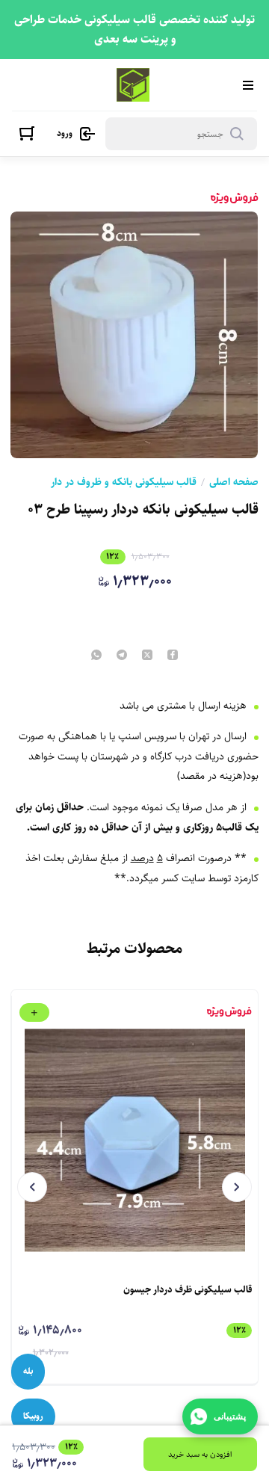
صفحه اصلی (234, 482)
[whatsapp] (96, 656)
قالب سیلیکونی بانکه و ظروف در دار (124, 482)
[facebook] (172, 656)
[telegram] (122, 656)
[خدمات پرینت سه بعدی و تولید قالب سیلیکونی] (133, 85)
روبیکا (33, 1416)
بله (28, 1371)
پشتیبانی (230, 1416)
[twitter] (147, 656)
